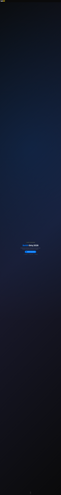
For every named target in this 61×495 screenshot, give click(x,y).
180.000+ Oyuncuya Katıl (31, 251)
